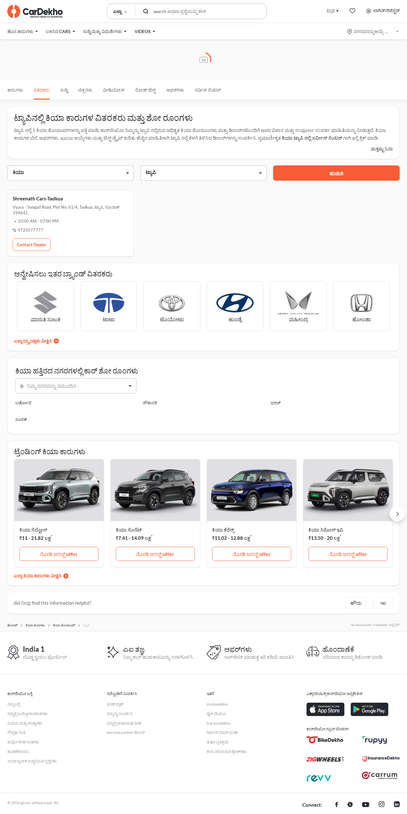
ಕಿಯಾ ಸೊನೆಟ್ (129, 529)
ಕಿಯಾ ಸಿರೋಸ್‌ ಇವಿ (325, 529)
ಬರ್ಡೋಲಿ (23, 402)
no (383, 603)
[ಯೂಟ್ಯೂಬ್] (365, 805)
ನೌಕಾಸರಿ (150, 402)
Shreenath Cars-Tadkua (38, 198)
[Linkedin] (397, 805)
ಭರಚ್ (276, 402)
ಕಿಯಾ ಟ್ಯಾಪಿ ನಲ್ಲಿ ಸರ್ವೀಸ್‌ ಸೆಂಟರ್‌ (312, 138)
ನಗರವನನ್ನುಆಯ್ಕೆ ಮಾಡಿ (373, 31)
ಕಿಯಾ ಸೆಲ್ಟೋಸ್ (33, 529)
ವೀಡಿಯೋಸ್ (114, 90)
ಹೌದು (356, 603)
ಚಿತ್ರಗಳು (85, 90)
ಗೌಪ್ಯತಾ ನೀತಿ (16, 732)
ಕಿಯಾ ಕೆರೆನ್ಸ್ (223, 529)
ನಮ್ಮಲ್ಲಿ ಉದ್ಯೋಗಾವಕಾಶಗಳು (27, 713)
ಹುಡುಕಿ (336, 173)
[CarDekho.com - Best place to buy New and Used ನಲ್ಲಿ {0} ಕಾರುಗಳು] (35, 11)
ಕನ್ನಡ (331, 10)
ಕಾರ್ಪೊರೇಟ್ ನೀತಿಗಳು (23, 742)
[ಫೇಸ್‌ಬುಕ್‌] (336, 805)
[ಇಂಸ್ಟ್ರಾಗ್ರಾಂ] (381, 805)
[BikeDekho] (325, 740)
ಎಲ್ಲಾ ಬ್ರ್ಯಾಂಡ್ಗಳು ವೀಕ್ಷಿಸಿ (33, 341)
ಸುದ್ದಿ (64, 90)
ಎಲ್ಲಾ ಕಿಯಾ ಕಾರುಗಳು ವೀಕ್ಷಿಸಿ (37, 575)
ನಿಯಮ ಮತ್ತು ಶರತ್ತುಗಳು (24, 723)
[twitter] (350, 805)
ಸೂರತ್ (21, 419)
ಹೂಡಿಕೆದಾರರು (18, 751)
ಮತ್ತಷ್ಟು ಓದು (382, 148)
